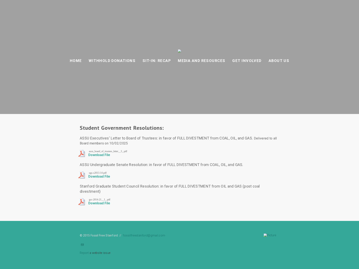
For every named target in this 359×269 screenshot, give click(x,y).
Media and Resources (201, 60)
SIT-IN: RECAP (157, 60)
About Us (279, 60)
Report (84, 252)
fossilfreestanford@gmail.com (144, 235)
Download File (99, 155)
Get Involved (246, 60)
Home (76, 60)
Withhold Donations (112, 60)
